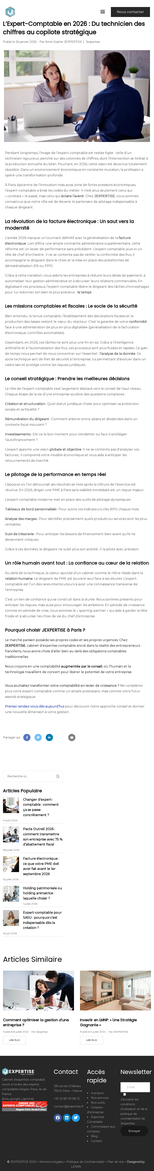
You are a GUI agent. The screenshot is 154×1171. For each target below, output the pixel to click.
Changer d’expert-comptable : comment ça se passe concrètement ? (41, 807)
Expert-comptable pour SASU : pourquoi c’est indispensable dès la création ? (42, 920)
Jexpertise (93, 42)
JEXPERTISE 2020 (23, 1162)
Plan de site (115, 1162)
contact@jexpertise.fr (69, 1106)
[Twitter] (76, 1118)
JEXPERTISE (120, 1031)
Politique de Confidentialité (85, 1162)
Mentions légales (51, 1162)
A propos (97, 1093)
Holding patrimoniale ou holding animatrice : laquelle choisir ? (42, 893)
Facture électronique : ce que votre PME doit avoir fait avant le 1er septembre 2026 (41, 866)
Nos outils (98, 1102)
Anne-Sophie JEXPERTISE (63, 42)
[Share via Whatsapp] (60, 737)
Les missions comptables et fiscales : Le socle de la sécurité (71, 306)
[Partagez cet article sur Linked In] (49, 737)
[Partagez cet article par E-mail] (71, 737)
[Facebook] (58, 1118)
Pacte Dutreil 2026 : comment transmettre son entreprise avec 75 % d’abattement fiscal (43, 836)
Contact (96, 1141)
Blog (94, 1136)
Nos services (100, 1098)
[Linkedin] (67, 1118)
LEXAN (76, 1166)
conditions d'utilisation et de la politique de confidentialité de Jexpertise (134, 1113)
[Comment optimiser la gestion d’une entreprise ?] (38, 990)
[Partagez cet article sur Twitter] (38, 737)
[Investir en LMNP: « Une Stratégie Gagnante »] (115, 990)
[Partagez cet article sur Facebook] (26, 737)
